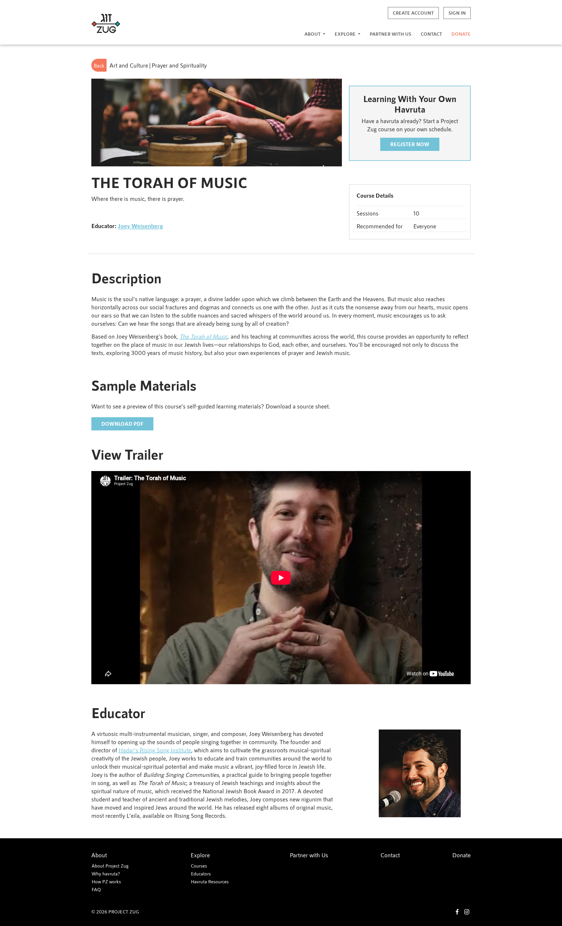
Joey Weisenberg (140, 225)
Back (99, 65)
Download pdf (122, 423)
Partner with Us (390, 34)
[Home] (106, 23)
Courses (199, 865)
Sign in (457, 12)
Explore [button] (346, 34)
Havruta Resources (210, 881)
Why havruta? (106, 873)
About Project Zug (110, 865)
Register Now (409, 144)
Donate (461, 34)
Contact (431, 34)
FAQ (96, 889)
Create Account (413, 12)
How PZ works (106, 881)
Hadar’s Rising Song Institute (155, 749)
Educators (201, 873)
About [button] (313, 34)
